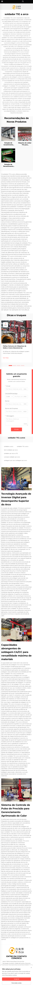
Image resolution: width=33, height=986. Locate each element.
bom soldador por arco (11, 450)
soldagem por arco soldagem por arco (15, 460)
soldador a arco (8, 446)
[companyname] (16, 7)
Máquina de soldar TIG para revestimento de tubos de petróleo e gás (25, 144)
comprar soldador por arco (12, 457)
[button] (10, 365)
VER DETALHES (8, 134)
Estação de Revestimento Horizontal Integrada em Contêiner (8, 165)
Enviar (16, 429)
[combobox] (9, 396)
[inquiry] (31, 486)
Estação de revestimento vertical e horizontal (8, 144)
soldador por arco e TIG (11, 453)
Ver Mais (6, 358)
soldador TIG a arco (22, 446)
